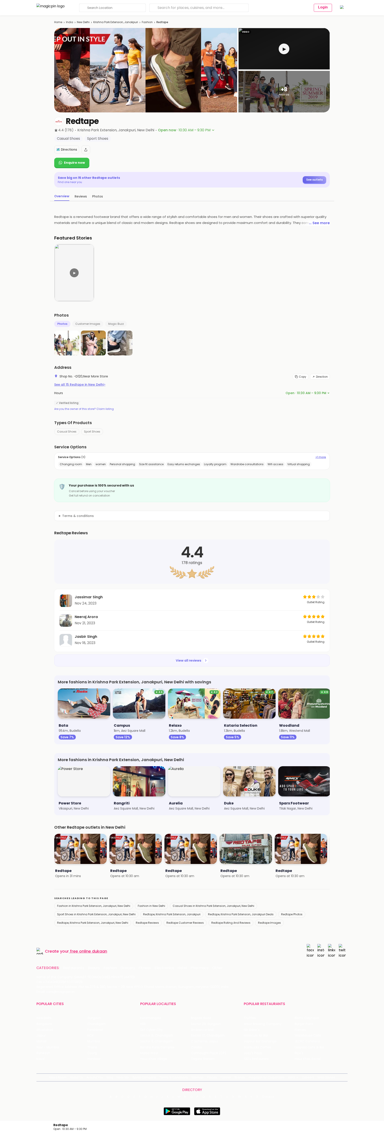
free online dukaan (88, 951)
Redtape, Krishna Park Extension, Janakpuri (171, 914)
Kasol (40, 1059)
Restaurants (73, 968)
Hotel (182, 968)
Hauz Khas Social (307, 1059)
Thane (92, 1047)
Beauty (94, 968)
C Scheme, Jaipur (204, 1041)
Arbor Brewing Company (262, 1024)
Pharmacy (199, 968)
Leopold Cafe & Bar (309, 1047)
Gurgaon (94, 1018)
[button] (284, 49)
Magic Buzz (116, 324)
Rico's (299, 1053)
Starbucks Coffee (257, 1047)
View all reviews (188, 660)
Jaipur (41, 1035)
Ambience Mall (202, 1030)
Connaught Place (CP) (208, 1053)
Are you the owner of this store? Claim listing (84, 409)
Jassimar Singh (89, 597)
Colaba (196, 1047)
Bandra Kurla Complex (157, 1047)
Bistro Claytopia (307, 1018)
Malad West (149, 1053)
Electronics (164, 968)
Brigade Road (201, 1018)
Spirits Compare (144, 1077)
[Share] (85, 149)
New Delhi (83, 22)
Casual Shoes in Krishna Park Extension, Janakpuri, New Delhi (213, 906)
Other (217, 968)
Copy (302, 377)
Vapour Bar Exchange (260, 1041)
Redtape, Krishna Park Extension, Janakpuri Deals (241, 914)
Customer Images (87, 324)
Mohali (41, 1041)
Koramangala (150, 1018)
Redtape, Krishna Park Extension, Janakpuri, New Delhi (92, 923)
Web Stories (326, 1077)
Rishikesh (43, 1053)
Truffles (250, 1018)
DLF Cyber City (151, 1030)
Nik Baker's (252, 1030)
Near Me (123, 1077)
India (69, 22)
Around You (94, 1077)
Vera (291, 1077)
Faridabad (95, 1030)
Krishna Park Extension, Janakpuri (115, 22)
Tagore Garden (202, 1059)
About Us (76, 1077)
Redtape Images (269, 923)
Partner (225, 1077)
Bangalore (44, 1024)
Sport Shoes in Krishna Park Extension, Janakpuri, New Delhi (96, 914)
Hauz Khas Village (153, 1059)
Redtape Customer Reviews (185, 923)
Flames (300, 1030)
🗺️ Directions (66, 149)
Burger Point (304, 1024)
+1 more (320, 457)
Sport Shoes (92, 431)
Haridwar (94, 1059)
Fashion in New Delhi (151, 906)
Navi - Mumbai (47, 1047)
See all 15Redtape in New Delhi (79, 384)
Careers (308, 1077)
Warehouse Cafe (308, 1035)
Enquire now (74, 162)
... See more (319, 222)
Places (212, 1077)
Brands (240, 1077)
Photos (62, 324)
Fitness (145, 968)
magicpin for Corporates (266, 1077)
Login (323, 7)
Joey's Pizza (253, 1053)
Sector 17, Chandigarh (208, 1035)
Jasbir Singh (86, 636)
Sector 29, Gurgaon (206, 1024)
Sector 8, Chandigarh (156, 1035)
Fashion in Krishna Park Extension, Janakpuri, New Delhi (93, 906)
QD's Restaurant (256, 1059)
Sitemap (197, 1077)
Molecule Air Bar (256, 1035)
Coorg (92, 1053)
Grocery (127, 968)
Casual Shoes (66, 431)
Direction (322, 377)
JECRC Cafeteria (307, 1041)
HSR (143, 1024)
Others (268, 1097)
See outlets (314, 180)
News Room (57, 1077)
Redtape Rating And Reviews (230, 923)
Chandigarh (96, 1024)
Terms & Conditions (174, 1077)
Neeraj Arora (86, 616)
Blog (110, 1077)
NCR (90, 1035)
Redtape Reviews (147, 923)
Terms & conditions (78, 516)
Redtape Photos (291, 914)
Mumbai (93, 1041)
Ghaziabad (44, 1030)
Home (58, 22)
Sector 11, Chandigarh (156, 1041)
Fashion (147, 22)
